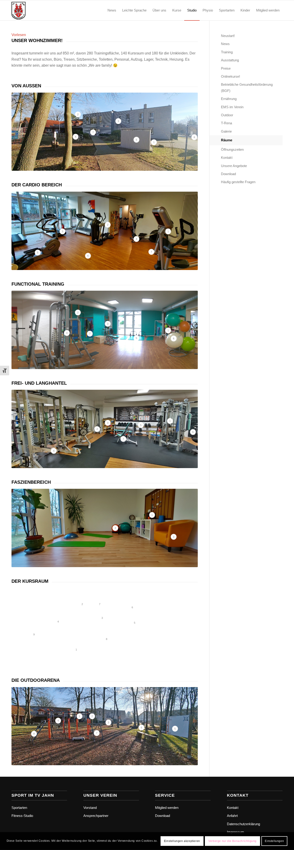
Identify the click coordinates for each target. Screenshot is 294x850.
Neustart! (228, 36)
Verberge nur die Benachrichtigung (232, 841)
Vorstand (90, 808)
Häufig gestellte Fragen (238, 182)
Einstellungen (274, 841)
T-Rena (226, 123)
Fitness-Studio (22, 816)
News (225, 44)
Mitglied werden (166, 808)
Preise (226, 68)
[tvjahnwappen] (33, 10)
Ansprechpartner (95, 816)
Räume (226, 140)
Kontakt (226, 157)
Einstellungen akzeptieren (182, 841)
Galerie (226, 131)
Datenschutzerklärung (243, 824)
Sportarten (19, 808)
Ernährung (229, 99)
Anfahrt (232, 816)
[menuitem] (112, 10)
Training (227, 52)
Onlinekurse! (230, 76)
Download (228, 174)
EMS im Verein (232, 107)
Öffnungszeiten (232, 149)
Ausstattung (230, 60)
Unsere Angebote (234, 166)
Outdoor (227, 115)
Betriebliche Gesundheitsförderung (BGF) (247, 87)
